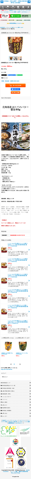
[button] (2, 1)
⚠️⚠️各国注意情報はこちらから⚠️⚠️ (15, 23)
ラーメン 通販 (14, 471)
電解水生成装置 (22, 471)
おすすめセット (25, 11)
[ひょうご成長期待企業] (9, 463)
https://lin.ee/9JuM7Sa (6, 369)
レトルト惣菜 (13, 11)
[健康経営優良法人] (24, 431)
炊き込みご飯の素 (13, 421)
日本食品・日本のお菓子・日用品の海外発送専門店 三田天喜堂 (15, 1)
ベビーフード (21, 10)
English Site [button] (16, 476)
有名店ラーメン (12, 10)
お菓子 (18, 11)
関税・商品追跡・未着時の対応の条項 (10, 81)
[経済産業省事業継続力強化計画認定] (21, 452)
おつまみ (6, 11)
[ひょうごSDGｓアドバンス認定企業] (15, 441)
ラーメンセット (14, 420)
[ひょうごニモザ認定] (8, 431)
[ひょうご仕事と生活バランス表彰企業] (10, 452)
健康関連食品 (11, 423)
